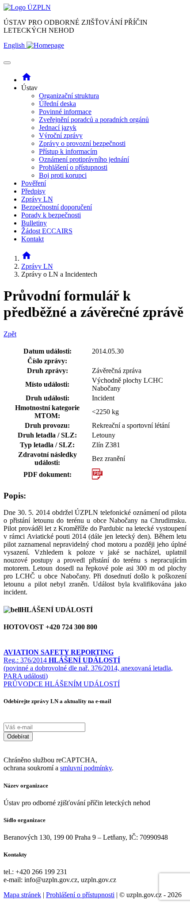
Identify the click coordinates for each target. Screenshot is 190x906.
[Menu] (7, 62)
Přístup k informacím (68, 151)
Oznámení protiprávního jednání (84, 159)
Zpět (10, 334)
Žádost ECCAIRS (46, 231)
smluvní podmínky (86, 768)
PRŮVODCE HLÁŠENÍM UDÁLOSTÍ (62, 684)
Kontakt (32, 239)
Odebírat (18, 736)
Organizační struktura (69, 95)
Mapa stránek (22, 894)
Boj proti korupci (63, 175)
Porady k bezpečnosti (51, 215)
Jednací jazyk (57, 127)
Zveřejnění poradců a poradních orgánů (94, 119)
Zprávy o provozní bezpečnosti (82, 143)
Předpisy (33, 191)
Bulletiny (34, 223)
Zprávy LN (37, 199)
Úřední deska (57, 103)
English (15, 45)
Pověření (33, 183)
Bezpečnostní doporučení (56, 207)
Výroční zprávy (61, 135)
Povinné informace (65, 111)
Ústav (85, 131)
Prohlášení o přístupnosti (73, 167)
